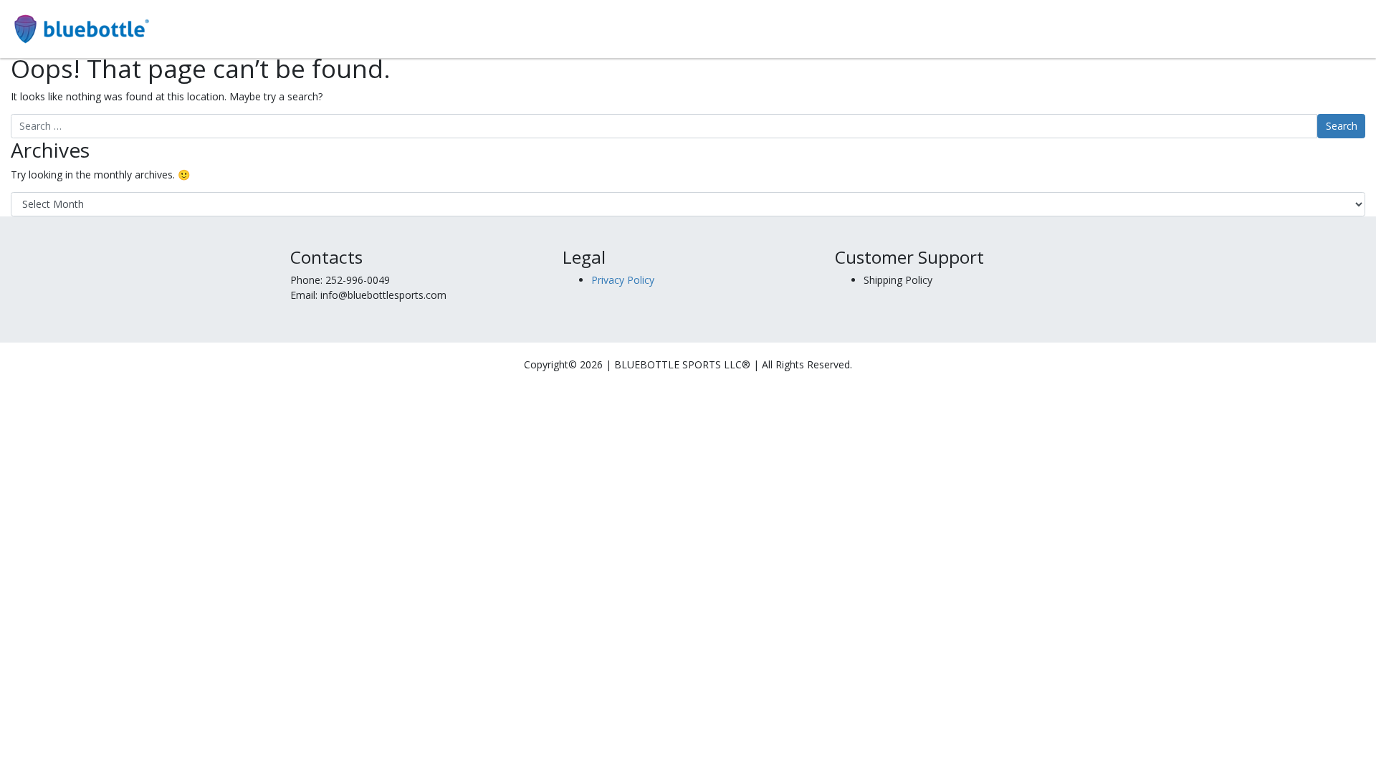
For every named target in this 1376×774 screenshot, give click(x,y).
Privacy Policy (622, 280)
